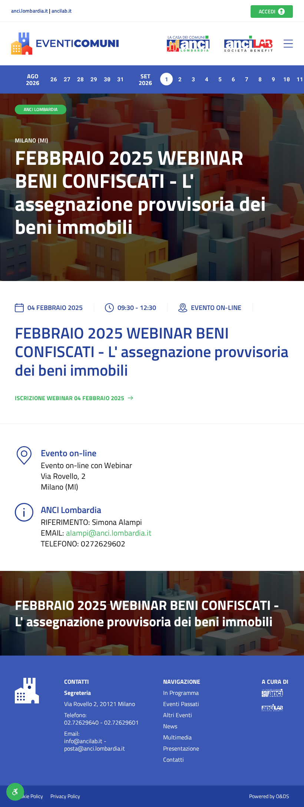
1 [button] (166, 79)
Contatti (173, 759)
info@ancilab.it (83, 741)
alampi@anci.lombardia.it (108, 533)
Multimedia (177, 737)
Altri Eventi (177, 715)
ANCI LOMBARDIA (40, 109)
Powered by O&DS (269, 796)
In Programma (181, 692)
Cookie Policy (29, 796)
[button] (288, 43)
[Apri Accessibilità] (15, 792)
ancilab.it (62, 10)
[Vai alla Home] (65, 44)
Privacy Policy (65, 796)
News (170, 726)
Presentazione (181, 748)
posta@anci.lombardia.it (94, 748)
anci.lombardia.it (29, 10)
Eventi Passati (181, 704)
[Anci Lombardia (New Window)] (188, 44)
